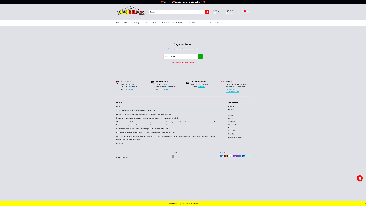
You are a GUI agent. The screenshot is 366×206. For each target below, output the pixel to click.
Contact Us (231, 121)
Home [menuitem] (118, 23)
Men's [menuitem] (154, 23)
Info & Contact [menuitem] (214, 23)
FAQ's (229, 112)
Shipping (231, 106)
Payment (231, 115)
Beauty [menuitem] (136, 23)
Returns (230, 118)
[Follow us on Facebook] (173, 156)
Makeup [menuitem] (126, 23)
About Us (231, 109)
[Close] (365, 203)
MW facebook (230, 89)
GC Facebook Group (232, 91)
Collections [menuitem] (192, 23)
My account (230, 13)
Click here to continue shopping (183, 62)
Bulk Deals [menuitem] (165, 23)
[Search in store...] (200, 56)
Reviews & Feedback (235, 137)
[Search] (207, 12)
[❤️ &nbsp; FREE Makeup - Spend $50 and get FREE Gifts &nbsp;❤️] (183, 203)
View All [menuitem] (203, 23)
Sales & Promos (233, 125)
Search (230, 128)
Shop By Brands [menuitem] (177, 23)
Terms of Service (233, 131)
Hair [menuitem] (146, 23)
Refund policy (232, 134)
